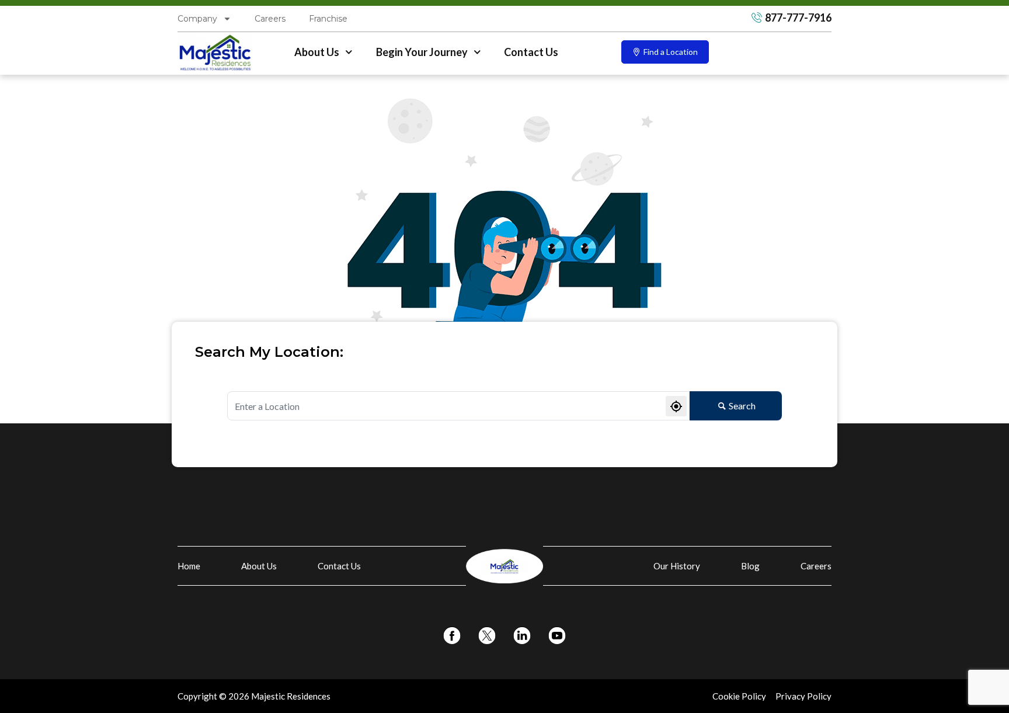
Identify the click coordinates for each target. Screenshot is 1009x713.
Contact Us (531, 52)
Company (197, 18)
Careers (270, 18)
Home (189, 566)
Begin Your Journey (422, 52)
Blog (750, 566)
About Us (316, 52)
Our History (676, 566)
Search (742, 405)
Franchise (328, 18)
